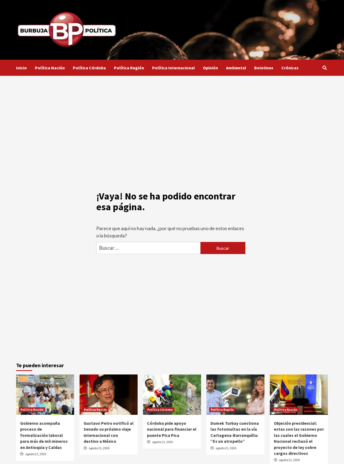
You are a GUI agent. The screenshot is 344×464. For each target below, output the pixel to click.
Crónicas (290, 67)
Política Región (129, 67)
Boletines (263, 67)
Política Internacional (173, 67)
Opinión (210, 67)
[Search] (324, 68)
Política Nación (50, 67)
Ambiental (236, 67)
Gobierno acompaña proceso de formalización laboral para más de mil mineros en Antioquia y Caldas (44, 435)
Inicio (21, 67)
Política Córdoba (89, 67)
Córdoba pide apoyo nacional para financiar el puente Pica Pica (171, 429)
